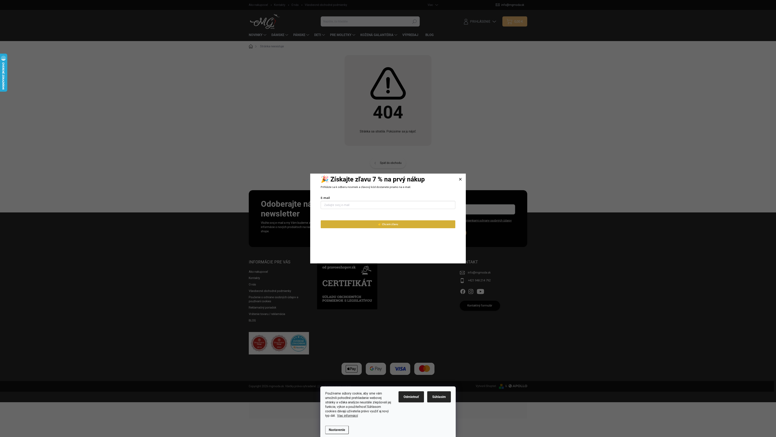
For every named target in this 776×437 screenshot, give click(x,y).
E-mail (325, 198)
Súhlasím (439, 397)
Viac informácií (347, 416)
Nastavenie (337, 430)
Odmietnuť (411, 397)
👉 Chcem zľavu (388, 224)
